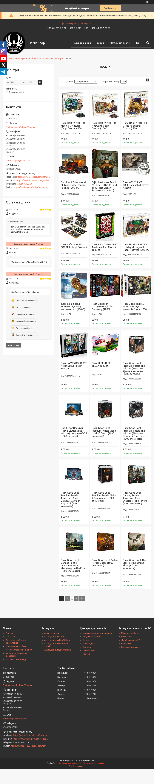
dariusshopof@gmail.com (18, 160)
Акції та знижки (82, 43)
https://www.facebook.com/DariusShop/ (35, 177)
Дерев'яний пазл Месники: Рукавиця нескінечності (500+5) (73, 306)
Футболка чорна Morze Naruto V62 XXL (29, 262)
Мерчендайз (89, 643)
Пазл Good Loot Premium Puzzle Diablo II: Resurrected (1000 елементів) (104, 496)
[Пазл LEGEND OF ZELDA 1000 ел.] (105, 344)
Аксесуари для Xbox (54, 636)
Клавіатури (126, 636)
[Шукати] (147, 43)
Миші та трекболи (130, 633)
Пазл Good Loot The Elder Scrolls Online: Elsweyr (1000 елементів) (134, 564)
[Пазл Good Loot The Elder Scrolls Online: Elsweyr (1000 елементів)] (136, 542)
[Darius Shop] (14, 43)
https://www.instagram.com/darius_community (38, 180)
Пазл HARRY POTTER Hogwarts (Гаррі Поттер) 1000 (104, 126)
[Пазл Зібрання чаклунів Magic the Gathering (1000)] (105, 285)
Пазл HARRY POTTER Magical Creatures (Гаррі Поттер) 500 (73, 126)
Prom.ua (91, 760)
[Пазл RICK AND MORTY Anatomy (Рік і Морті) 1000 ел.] (105, 226)
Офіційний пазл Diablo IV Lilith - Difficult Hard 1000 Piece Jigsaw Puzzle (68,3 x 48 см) (104, 186)
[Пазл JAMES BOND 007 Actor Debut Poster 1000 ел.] (74, 344)
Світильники (89, 650)
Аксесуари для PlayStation (57, 640)
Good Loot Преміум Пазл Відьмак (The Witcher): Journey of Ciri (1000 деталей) (74, 432)
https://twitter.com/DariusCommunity (31, 187)
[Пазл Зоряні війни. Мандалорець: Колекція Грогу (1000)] (136, 285)
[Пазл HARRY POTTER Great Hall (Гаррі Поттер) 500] (136, 104)
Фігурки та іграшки (92, 636)
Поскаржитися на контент (70, 763)
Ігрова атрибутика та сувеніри (97, 633)
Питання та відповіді (16, 659)
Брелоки (87, 647)
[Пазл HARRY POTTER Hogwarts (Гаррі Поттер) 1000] (105, 104)
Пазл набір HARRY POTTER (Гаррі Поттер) (74, 246)
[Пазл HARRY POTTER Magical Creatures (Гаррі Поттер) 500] (74, 104)
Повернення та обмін (16, 646)
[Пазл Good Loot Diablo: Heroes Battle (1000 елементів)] (105, 542)
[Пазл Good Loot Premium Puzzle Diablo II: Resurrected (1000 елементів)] (105, 474)
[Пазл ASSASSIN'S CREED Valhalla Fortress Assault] (136, 164)
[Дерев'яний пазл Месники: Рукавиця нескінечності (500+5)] (74, 285)
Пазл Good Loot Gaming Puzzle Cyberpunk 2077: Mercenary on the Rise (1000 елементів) (73, 565)
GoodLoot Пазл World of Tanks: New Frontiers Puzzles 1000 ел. (73, 185)
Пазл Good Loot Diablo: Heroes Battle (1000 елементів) (105, 563)
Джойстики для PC (130, 640)
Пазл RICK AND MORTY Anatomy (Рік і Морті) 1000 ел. (105, 247)
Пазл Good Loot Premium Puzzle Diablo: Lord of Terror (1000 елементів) (104, 432)
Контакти (10, 636)
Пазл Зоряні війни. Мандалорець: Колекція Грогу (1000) (135, 306)
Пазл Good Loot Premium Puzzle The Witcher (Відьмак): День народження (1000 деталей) (134, 368)
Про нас (9, 633)
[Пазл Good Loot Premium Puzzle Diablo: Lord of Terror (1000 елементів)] (105, 409)
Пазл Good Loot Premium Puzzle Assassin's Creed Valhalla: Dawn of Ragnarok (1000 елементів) (70, 499)
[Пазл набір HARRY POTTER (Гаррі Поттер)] (74, 226)
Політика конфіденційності (95, 763)
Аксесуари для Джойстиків (57, 650)
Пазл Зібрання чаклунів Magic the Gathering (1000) (102, 306)
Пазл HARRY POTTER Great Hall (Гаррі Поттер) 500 (135, 126)
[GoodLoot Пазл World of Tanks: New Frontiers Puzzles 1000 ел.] (74, 164)
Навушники (126, 643)
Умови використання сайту (19, 650)
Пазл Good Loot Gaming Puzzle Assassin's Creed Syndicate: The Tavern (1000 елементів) (135, 498)
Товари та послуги (16, 58)
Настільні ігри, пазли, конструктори (45, 58)
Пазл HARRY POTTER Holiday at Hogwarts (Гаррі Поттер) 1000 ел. (136, 247)
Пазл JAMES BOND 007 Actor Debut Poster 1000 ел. (74, 366)
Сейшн (100, 43)
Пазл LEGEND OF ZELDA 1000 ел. (101, 364)
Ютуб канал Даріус (119, 43)
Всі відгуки (13, 345)
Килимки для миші (130, 647)
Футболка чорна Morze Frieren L (26, 292)
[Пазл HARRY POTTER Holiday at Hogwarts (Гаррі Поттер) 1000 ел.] (136, 226)
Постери (87, 654)
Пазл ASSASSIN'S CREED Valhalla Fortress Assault (136, 185)
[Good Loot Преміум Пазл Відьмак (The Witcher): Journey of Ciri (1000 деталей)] (74, 409)
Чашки (86, 640)
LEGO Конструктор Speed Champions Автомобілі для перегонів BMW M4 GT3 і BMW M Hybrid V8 (29, 229)
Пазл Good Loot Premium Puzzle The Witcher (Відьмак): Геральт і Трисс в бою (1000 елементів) (135, 433)
